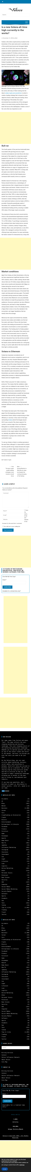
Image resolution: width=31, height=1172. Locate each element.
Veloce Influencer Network (10, 1057)
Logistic (4, 866)
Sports (4, 896)
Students (4, 898)
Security (4, 879)
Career (4, 810)
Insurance (5, 852)
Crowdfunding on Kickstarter (11, 815)
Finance (4, 829)
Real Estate (5, 877)
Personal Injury (7, 873)
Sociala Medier (7, 891)
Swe (3, 900)
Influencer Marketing (9, 847)
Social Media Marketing (9, 889)
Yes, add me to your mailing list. (11, 526)
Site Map (4, 1062)
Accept (4, 1169)
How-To (4, 843)
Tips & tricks (6, 907)
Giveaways (5, 836)
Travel (4, 912)
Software (4, 893)
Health (4, 838)
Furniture (5, 831)
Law (3, 856)
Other (3, 870)
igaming (4, 845)
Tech (3, 903)
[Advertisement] (15, 128)
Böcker (4, 806)
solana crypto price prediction (13, 93)
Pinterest (5, 875)
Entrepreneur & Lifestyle (10, 824)
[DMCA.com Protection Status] (6, 791)
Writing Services (7, 1052)
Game (3, 833)
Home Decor (5, 840)
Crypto (9, 459)
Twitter (4, 914)
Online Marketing (7, 868)
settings (21, 1165)
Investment (5, 854)
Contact (4, 1055)
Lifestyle (5, 861)
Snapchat (4, 884)
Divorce (4, 819)
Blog (3, 803)
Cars (3, 812)
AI (2, 801)
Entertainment (6, 822)
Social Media (6, 886)
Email (4, 580)
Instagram (5, 849)
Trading (4, 910)
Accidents (5, 799)
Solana (10, 420)
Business (4, 808)
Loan (3, 863)
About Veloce (6, 1059)
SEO (3, 882)
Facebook (4, 826)
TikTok (4, 905)
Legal (3, 859)
